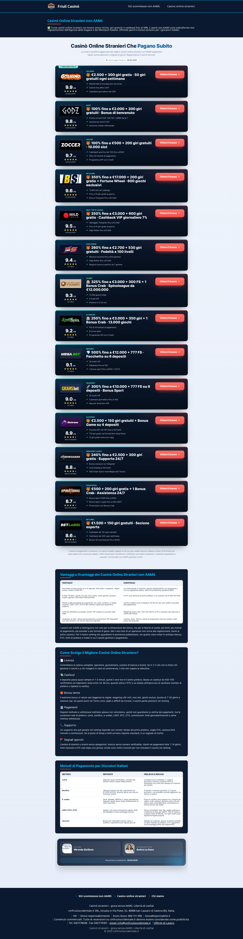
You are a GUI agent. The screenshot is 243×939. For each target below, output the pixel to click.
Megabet (90, 349)
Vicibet (89, 278)
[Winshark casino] (71, 457)
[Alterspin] (71, 320)
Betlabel (90, 519)
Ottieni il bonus (168, 74)
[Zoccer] (71, 145)
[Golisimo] (71, 77)
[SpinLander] (71, 249)
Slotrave (90, 417)
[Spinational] (71, 491)
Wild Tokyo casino (94, 210)
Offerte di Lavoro (164, 922)
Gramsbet (90, 383)
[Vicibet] (71, 284)
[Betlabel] (71, 525)
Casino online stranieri (181, 6)
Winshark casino (94, 451)
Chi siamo (158, 896)
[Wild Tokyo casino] (71, 215)
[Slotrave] (71, 422)
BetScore (90, 173)
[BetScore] (71, 179)
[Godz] (71, 111)
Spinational (91, 485)
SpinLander (91, 244)
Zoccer (89, 139)
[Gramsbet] (71, 388)
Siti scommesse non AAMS (144, 6)
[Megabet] (71, 354)
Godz (88, 105)
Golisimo (90, 71)
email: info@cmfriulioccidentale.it (130, 922)
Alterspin (90, 315)
